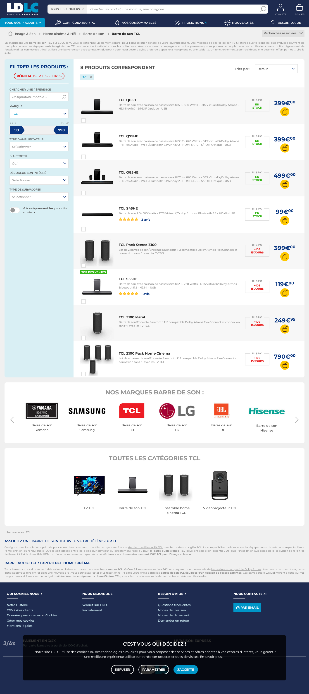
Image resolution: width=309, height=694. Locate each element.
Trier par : (242, 69)
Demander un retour (173, 620)
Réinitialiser (39, 76)
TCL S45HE (128, 208)
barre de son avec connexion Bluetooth (88, 49)
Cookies (51, 615)
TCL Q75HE (128, 136)
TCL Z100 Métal (132, 317)
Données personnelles (24, 615)
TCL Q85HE (128, 172)
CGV (10, 610)
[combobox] (67, 9)
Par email (249, 608)
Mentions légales (20, 625)
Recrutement (92, 610)
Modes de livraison (172, 610)
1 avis (145, 293)
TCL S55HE (128, 279)
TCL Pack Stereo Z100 (138, 245)
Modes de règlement (173, 615)
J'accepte (185, 670)
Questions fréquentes (174, 605)
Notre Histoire (17, 605)
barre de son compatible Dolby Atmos (236, 569)
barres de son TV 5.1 (226, 42)
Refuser (122, 670)
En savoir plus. (211, 657)
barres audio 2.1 (258, 572)
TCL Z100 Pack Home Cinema (144, 353)
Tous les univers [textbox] (65, 9)
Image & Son (25, 34)
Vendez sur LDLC (95, 605)
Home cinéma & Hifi (59, 34)
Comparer (91, 120)
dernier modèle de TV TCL (145, 547)
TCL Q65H (127, 100)
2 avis (145, 219)
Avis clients (24, 610)
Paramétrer (153, 670)
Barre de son (93, 34)
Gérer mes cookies (21, 620)
